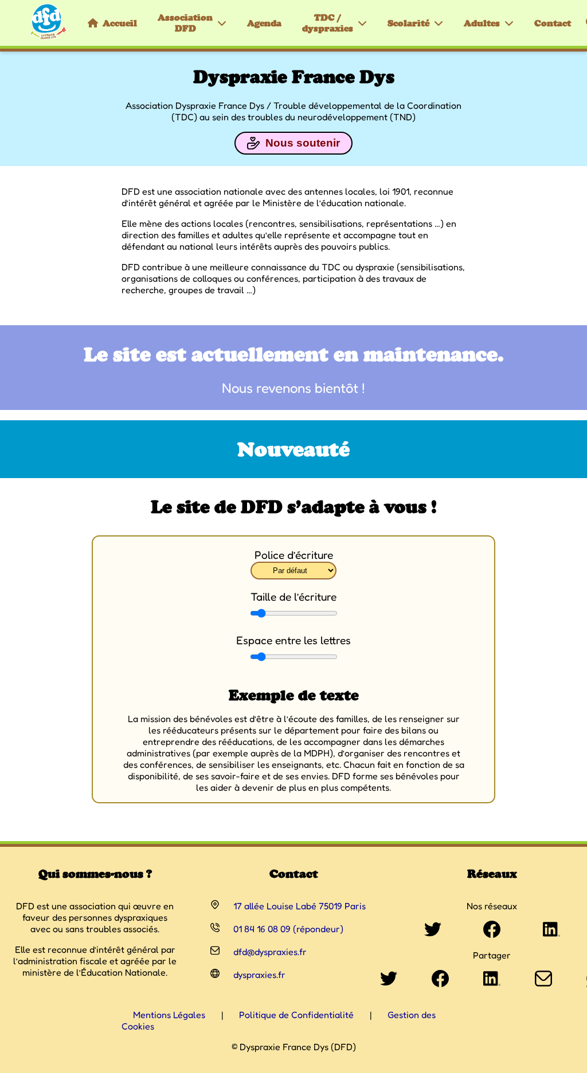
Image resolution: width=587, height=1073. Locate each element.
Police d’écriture (294, 555)
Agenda (264, 23)
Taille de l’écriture (293, 596)
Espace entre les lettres (293, 640)
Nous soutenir (302, 143)
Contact (552, 23)
